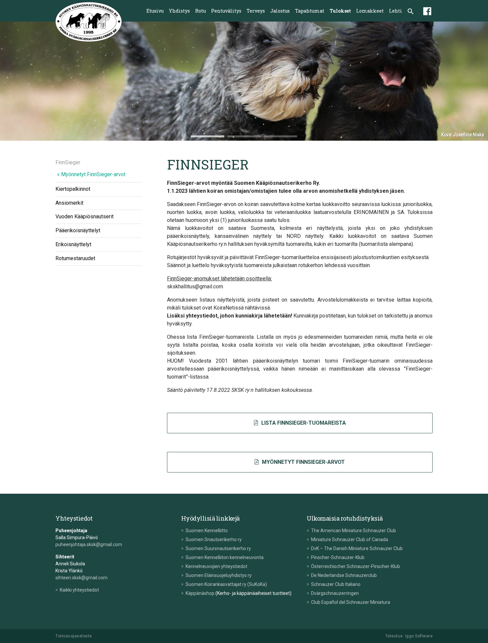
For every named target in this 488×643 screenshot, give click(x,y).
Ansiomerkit (69, 202)
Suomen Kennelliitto (207, 530)
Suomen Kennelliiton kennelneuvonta (225, 557)
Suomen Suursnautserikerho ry (218, 548)
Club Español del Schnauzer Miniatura (350, 602)
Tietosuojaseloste (73, 636)
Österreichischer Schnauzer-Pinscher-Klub (355, 566)
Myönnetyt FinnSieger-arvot (93, 174)
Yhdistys (179, 11)
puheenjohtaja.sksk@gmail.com (88, 544)
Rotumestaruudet (75, 258)
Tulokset (340, 11)
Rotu (200, 11)
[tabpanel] (244, 81)
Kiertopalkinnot (72, 189)
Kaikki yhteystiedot (79, 590)
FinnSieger (67, 162)
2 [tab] (244, 136)
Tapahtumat (309, 11)
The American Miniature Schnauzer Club (353, 530)
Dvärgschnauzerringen (335, 593)
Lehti (395, 11)
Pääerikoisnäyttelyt (77, 230)
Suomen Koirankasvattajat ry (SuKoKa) (226, 584)
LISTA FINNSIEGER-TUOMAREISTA (303, 423)
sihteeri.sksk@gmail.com (81, 577)
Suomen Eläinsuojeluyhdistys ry (219, 575)
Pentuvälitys (226, 11)
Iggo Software (419, 636)
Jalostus (280, 11)
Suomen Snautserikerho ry (214, 539)
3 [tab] (280, 136)
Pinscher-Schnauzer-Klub (338, 557)
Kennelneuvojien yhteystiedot (216, 566)
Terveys (256, 11)
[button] (410, 12)
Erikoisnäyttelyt (73, 244)
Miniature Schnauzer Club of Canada (349, 539)
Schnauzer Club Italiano (336, 584)
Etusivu (155, 11)
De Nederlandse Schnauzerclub (344, 575)
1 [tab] (207, 136)
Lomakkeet (370, 11)
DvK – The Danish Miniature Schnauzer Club (357, 548)
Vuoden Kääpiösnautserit (84, 216)
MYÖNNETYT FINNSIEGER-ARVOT (303, 462)
